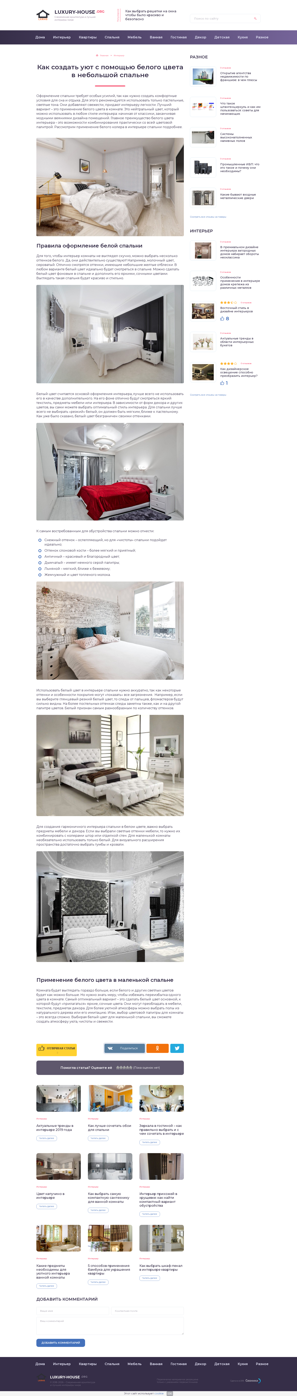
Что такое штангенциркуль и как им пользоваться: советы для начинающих (240, 109)
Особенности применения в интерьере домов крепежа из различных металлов (240, 283)
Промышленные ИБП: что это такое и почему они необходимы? (239, 167)
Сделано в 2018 (237, 1381)
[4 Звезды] (127, 1067)
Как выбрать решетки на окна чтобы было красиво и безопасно (150, 15)
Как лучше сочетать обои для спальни (109, 1128)
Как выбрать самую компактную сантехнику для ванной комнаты (108, 1198)
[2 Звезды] (121, 1067)
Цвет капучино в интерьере (50, 1196)
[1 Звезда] (117, 1067)
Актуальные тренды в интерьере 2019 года (54, 1128)
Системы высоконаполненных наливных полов (236, 137)
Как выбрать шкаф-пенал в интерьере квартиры (160, 1268)
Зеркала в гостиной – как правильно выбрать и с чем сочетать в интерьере (161, 1130)
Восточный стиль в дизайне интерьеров (236, 309)
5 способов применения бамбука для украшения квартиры (109, 1270)
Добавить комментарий (60, 1342)
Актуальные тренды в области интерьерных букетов (237, 342)
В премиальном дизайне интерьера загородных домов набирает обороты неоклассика (239, 252)
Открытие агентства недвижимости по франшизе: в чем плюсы (238, 76)
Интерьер (41, 1118)
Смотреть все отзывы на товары (208, 216)
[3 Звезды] (124, 1067)
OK (170, 1393)
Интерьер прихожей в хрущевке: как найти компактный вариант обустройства (158, 1199)
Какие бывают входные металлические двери (238, 196)
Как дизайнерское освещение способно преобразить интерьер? (239, 372)
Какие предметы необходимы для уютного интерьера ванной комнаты (53, 1271)
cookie (159, 1393)
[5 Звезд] (130, 1067)
